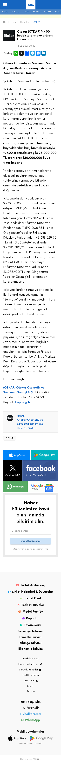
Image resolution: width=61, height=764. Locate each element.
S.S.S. (30, 686)
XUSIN (26, 12)
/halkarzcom (31, 714)
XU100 (5, 12)
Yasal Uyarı (28, 681)
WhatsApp (32, 720)
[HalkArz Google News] (43, 486)
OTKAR (36, 22)
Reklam (31, 691)
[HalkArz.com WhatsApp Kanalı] (15, 486)
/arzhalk (32, 708)
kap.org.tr (22, 402)
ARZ (31, 5)
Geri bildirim (28, 659)
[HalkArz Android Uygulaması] (44, 455)
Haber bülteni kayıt (28, 664)
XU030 (15, 12)
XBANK (36, 12)
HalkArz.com (9, 22)
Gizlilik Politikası (30, 675)
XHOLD (47, 12)
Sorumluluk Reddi (28, 670)
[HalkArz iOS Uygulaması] (16, 455)
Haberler (24, 22)
